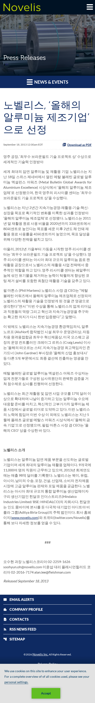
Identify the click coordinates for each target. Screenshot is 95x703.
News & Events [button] (50, 82)
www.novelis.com (24, 517)
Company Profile (23, 609)
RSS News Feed (19, 629)
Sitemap (14, 639)
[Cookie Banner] (47, 683)
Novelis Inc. (40, 654)
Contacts (16, 619)
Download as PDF (79, 145)
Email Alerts (18, 599)
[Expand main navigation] (89, 6)
